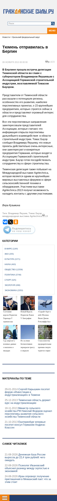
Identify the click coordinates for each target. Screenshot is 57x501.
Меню (52, 30)
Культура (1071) (12, 259)
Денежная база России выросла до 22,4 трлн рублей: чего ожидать (25, 457)
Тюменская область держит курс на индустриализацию (28, 401)
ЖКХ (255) (9, 254)
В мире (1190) (11, 249)
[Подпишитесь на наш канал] (19, 234)
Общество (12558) (14, 269)
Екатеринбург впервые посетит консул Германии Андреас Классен (25, 425)
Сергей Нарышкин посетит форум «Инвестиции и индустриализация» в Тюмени (27, 392)
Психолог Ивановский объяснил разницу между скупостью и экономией (27, 468)
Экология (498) (12, 285)
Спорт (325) (10, 280)
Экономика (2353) (14, 290)
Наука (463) (10, 264)
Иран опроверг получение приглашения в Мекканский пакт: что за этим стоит (28, 479)
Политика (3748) (13, 275)
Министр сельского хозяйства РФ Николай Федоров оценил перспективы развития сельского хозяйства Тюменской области (28, 412)
